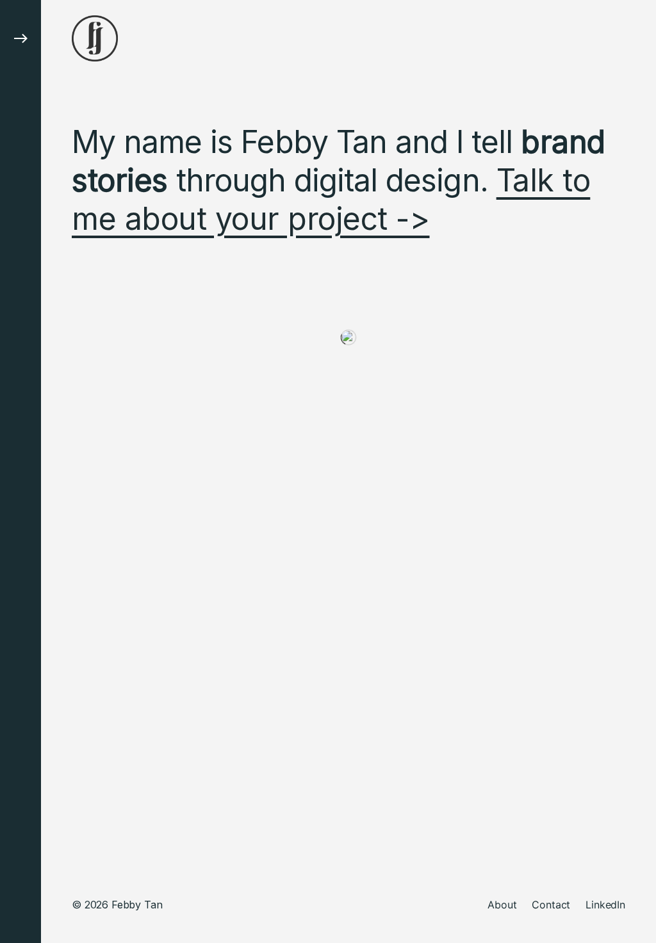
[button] (20, 471)
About (502, 904)
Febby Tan (137, 904)
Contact (551, 904)
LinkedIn (605, 904)
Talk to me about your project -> (331, 199)
